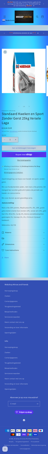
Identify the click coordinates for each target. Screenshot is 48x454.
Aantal (4, 135)
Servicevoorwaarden (12, 317)
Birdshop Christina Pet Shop (22, 439)
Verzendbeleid (25, 445)
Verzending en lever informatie (16, 327)
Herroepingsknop (11, 291)
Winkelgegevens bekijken (13, 172)
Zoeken (7, 296)
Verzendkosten (14, 131)
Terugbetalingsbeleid (13, 306)
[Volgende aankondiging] (43, 3)
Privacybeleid (35, 441)
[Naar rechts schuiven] (29, 106)
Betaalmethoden (11, 312)
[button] (4, 16)
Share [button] (6, 257)
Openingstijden (10, 333)
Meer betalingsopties (24, 160)
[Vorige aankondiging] (4, 3)
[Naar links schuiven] (18, 106)
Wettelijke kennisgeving (38, 445)
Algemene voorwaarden (11, 445)
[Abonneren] (37, 404)
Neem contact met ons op (14, 322)
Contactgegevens (11, 301)
